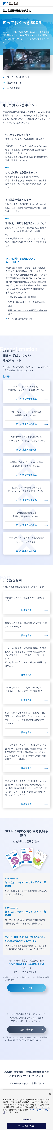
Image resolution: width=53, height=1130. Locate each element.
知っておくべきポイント (18, 77)
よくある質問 (13, 88)
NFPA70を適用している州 (20, 319)
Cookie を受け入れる (26, 1126)
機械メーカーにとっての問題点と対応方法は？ (27, 312)
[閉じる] (50, 1094)
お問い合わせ (26, 1029)
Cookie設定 (26, 1119)
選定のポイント (14, 83)
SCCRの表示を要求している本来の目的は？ (26, 304)
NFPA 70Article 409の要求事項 (22, 297)
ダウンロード (26, 988)
